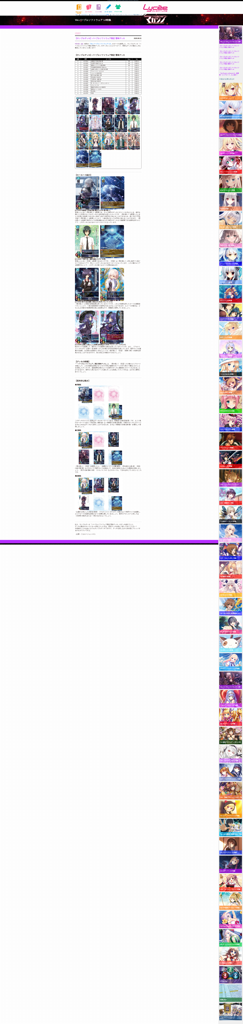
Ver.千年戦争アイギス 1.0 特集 (230, 901)
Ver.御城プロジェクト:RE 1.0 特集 (230, 735)
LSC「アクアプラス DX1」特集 (230, 772)
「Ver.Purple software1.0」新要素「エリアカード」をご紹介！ (229, 73)
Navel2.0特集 (230, 202)
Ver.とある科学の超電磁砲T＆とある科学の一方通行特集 (230, 606)
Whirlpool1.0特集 (230, 533)
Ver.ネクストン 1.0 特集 (230, 717)
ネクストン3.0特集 (230, 294)
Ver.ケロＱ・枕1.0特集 (230, 238)
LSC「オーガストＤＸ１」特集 (230, 882)
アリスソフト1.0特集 (230, 441)
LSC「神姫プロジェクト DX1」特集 (230, 790)
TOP (76, 14)
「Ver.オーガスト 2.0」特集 (230, 698)
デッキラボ (230, 974)
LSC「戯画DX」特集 (230, 496)
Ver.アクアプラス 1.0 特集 (230, 846)
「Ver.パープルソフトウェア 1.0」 (100, 44)
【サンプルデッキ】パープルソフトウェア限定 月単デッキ (229, 46)
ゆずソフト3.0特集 (230, 330)
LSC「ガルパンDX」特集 (230, 551)
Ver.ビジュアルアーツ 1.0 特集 (230, 938)
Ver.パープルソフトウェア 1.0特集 (100, 14)
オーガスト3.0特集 (230, 349)
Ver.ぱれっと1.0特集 (230, 643)
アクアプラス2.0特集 (230, 312)
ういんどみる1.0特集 (230, 367)
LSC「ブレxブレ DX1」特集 (230, 754)
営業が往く (230, 993)
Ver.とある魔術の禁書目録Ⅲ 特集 (230, 827)
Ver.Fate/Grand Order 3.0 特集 (230, 919)
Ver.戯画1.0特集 (230, 570)
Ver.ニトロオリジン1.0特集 (230, 165)
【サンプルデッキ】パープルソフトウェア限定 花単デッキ (229, 68)
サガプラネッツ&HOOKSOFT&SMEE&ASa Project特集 (230, 91)
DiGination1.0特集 (230, 386)
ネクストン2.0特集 (230, 459)
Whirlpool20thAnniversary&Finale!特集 (230, 110)
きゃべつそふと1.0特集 (230, 183)
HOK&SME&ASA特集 (230, 404)
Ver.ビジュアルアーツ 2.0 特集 (230, 809)
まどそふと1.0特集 (230, 275)
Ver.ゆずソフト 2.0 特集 (230, 864)
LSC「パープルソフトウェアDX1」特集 (230, 478)
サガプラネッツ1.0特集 (230, 422)
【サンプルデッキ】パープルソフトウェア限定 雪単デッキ (229, 62)
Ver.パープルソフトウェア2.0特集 (230, 128)
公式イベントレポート (230, 1011)
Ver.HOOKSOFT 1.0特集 (230, 625)
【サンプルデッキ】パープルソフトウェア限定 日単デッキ (229, 51)
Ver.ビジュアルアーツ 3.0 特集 (230, 662)
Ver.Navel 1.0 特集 (230, 588)
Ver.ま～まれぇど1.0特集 (230, 220)
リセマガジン (84, 14)
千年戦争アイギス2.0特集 (230, 514)
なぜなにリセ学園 (230, 956)
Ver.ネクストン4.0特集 (230, 146)
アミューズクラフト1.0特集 (230, 257)
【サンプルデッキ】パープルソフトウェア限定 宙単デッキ (229, 57)
